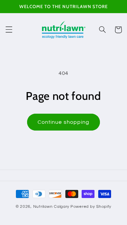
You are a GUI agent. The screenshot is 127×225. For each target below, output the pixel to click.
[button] (9, 29)
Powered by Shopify (90, 206)
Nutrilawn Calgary (51, 206)
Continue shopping (63, 122)
